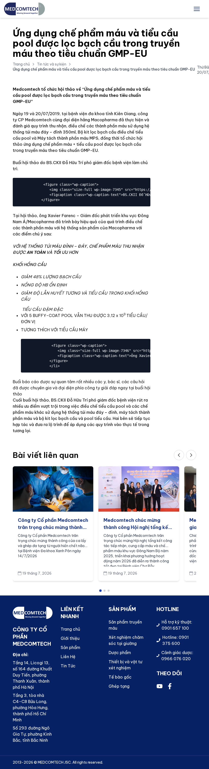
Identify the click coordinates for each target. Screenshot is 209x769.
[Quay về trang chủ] (24, 9)
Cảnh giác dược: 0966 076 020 (177, 655)
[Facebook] (170, 686)
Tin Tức (68, 665)
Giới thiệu (70, 638)
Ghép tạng (119, 686)
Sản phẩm (70, 647)
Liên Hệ (68, 656)
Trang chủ (21, 64)
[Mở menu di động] (197, 9)
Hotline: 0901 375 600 (175, 640)
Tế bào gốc (120, 677)
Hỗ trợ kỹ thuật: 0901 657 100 (177, 625)
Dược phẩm (120, 652)
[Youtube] (159, 686)
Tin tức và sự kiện (51, 64)
